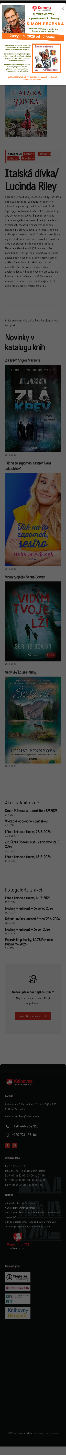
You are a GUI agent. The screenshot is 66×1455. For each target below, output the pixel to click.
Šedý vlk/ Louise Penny (20, 672)
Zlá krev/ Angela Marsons (22, 360)
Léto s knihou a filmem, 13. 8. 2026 (28, 857)
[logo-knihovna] (18, 25)
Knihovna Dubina (24, 1433)
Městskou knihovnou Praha (37, 1221)
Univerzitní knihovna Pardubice (23, 1207)
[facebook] (7, 1145)
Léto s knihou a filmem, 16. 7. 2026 (27, 898)
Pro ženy (28, 158)
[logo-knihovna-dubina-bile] (22, 1080)
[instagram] (14, 1145)
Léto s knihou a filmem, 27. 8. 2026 (28, 832)
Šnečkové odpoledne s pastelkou (26, 821)
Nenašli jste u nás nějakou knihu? (33, 992)
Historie (29, 154)
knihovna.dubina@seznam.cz (22, 1116)
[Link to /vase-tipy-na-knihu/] (33, 979)
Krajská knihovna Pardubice (21, 1203)
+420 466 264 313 (25, 1126)
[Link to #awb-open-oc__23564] (58, 28)
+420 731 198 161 (25, 1135)
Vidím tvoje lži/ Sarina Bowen (25, 577)
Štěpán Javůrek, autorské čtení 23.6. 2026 (32, 919)
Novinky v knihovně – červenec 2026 (29, 908)
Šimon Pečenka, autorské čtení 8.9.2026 (31, 811)
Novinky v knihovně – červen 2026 (27, 929)
